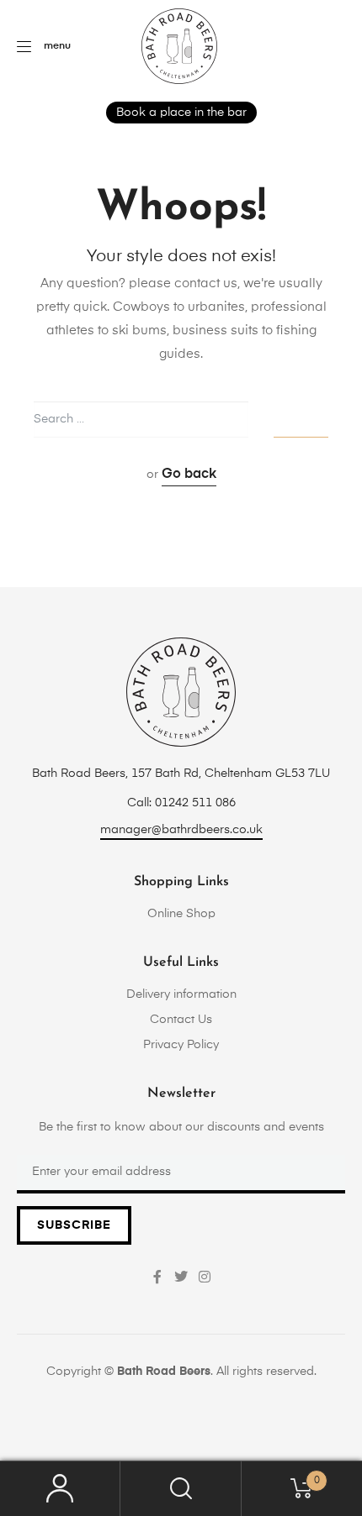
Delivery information (181, 994)
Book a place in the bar (181, 112)
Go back (189, 474)
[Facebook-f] (157, 1276)
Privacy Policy (181, 1045)
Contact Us (181, 1020)
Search (180, 1488)
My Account (60, 1488)
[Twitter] (181, 1276)
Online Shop (181, 914)
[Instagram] (204, 1276)
